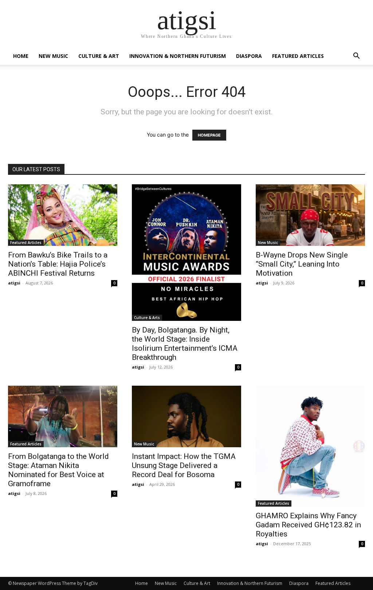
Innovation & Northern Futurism (177, 55)
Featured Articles (298, 55)
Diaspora (249, 55)
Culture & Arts (147, 317)
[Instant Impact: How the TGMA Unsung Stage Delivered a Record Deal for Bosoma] (186, 416)
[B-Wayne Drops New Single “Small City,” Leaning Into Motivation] (310, 215)
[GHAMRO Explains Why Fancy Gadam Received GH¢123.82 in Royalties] (310, 446)
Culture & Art (98, 55)
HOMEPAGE (209, 135)
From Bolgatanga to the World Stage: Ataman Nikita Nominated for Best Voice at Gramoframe (58, 470)
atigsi (14, 283)
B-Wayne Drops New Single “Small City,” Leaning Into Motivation (302, 264)
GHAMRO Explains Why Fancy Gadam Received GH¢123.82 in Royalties (308, 524)
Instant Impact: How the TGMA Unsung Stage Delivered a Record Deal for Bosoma (184, 465)
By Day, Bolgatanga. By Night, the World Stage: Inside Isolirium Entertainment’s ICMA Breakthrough (184, 344)
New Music (53, 55)
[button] (356, 56)
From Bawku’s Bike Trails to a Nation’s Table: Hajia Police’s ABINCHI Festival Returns (57, 264)
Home (20, 55)
